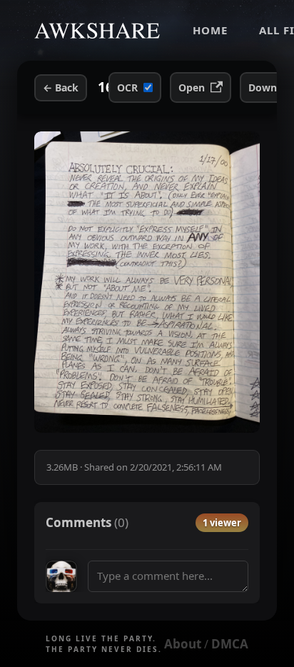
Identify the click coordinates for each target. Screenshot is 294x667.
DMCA (229, 644)
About (182, 644)
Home (210, 30)
